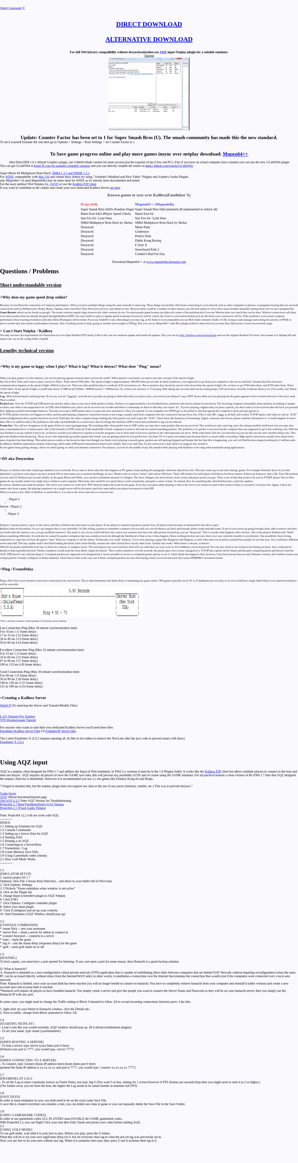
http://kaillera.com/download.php (198, 335)
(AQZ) (54, 184)
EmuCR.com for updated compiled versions (62, 166)
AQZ (163, 52)
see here (115, 187)
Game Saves (8, 793)
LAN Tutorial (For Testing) (17, 716)
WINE (9, 176)
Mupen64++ (235, 154)
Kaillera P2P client (84, 184)
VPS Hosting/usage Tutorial (18, 720)
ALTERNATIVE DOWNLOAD (149, 39)
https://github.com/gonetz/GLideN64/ (169, 166)
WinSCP (5, 705)
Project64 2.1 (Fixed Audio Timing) (23, 808)
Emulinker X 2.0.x (12, 742)
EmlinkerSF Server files (60, 731)
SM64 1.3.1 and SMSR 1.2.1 (71, 173)
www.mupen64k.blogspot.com (166, 262)
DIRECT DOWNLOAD (149, 24)
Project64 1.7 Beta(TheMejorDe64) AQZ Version (32, 804)
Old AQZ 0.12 (9, 800)
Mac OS (44, 176)
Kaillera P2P (213, 771)
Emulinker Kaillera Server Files (20, 731)
